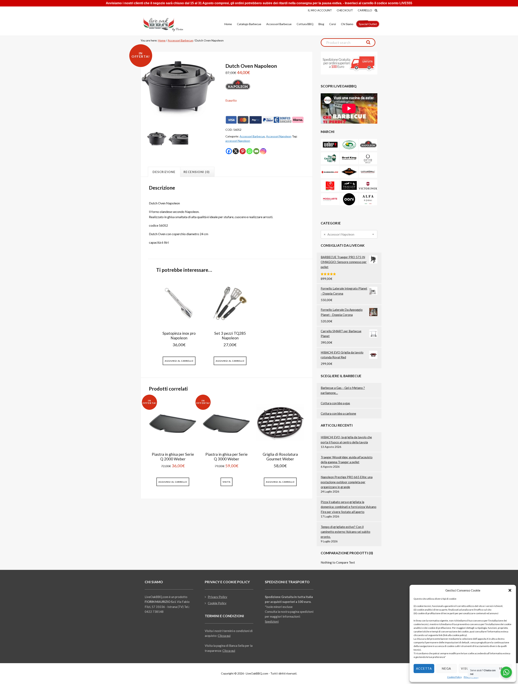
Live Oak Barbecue (167, 24)
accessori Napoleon (237, 140)
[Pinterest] (243, 151)
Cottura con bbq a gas (335, 403)
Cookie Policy (454, 677)
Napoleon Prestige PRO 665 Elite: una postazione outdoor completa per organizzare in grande (347, 482)
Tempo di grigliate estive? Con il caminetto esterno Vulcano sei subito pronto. (345, 531)
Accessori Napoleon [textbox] (339, 234)
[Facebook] (229, 151)
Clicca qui (224, 635)
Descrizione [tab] (164, 172)
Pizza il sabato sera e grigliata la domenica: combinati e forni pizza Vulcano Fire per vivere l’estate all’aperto (348, 507)
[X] (236, 151)
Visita (226, 482)
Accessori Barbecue (180, 40)
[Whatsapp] (249, 151)
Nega (446, 668)
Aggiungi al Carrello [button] (179, 361)
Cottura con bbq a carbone (338, 413)
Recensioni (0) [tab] (197, 172)
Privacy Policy (217, 597)
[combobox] (349, 234)
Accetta (424, 668)
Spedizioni (272, 621)
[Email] (256, 151)
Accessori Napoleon (278, 136)
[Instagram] (263, 151)
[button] (510, 590)
